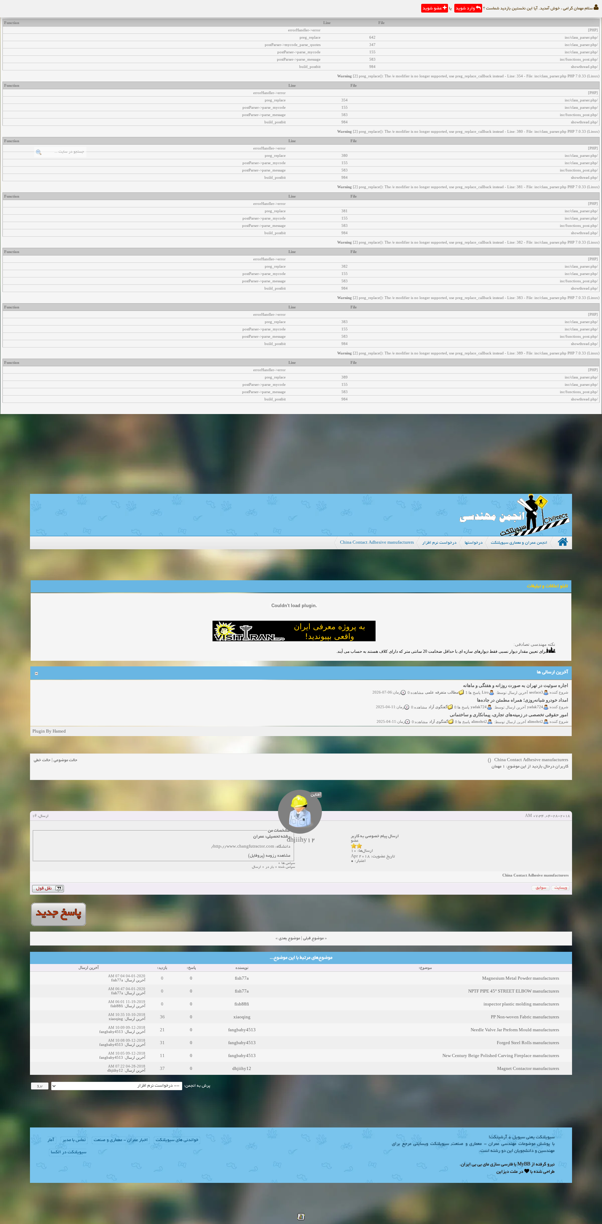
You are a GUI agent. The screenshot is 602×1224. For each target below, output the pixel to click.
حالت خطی (42, 760)
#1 (34, 816)
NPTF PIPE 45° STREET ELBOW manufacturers (513, 991)
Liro (485, 684)
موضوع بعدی (289, 938)
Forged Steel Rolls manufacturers (528, 1042)
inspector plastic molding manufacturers (521, 1004)
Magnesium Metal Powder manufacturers (520, 978)
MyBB (523, 1164)
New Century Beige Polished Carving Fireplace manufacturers (500, 1055)
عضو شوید (433, 8)
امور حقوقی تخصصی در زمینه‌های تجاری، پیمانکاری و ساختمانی (509, 706)
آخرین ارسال (135, 980)
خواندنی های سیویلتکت (177, 1140)
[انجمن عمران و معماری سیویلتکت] (514, 534)
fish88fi (241, 1004)
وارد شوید (466, 8)
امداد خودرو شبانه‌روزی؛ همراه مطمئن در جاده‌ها (523, 692)
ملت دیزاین (507, 1172)
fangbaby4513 (242, 1029)
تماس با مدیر (74, 1140)
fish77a (242, 978)
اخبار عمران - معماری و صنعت (121, 1140)
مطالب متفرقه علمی (442, 684)
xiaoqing (241, 1016)
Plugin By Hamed (49, 731)
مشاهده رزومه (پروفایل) (269, 856)
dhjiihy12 (241, 1068)
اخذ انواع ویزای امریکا (548, 721)
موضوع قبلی (313, 938)
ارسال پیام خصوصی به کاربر (375, 836)
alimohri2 (535, 713)
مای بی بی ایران (475, 1164)
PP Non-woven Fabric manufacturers (525, 1016)
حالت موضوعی (65, 760)
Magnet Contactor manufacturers (528, 1068)
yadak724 (535, 699)
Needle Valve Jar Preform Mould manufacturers (515, 1029)
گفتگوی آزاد (438, 699)
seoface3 (536, 684)
